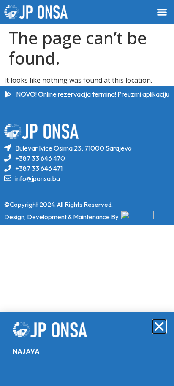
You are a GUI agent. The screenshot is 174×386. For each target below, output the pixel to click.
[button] (159, 326)
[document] (87, 193)
